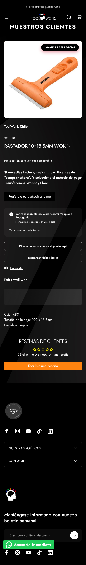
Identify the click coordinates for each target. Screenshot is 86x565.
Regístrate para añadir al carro (29, 196)
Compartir (16, 268)
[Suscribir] (74, 535)
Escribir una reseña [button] (43, 365)
